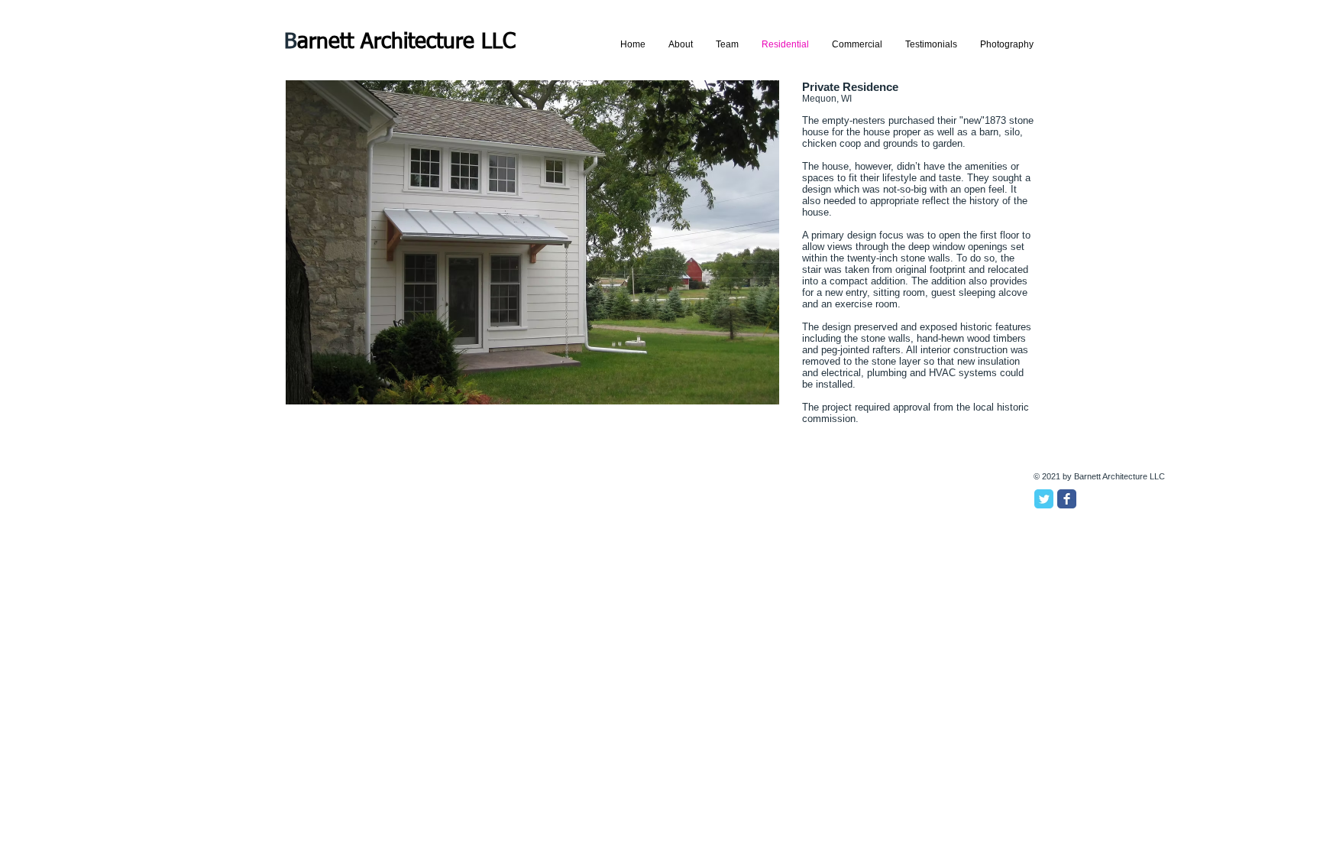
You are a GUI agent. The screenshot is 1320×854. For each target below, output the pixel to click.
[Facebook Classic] (1066, 498)
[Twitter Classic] (1043, 498)
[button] (532, 242)
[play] (747, 391)
